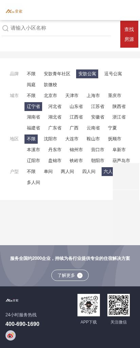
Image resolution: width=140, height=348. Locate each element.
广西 (74, 127)
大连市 (71, 138)
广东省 (55, 127)
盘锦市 (55, 160)
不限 (31, 73)
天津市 (71, 95)
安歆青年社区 (57, 73)
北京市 (50, 95)
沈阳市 (50, 138)
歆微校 (50, 84)
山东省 (76, 106)
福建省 (33, 127)
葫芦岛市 (121, 160)
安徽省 (97, 117)
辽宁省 (33, 106)
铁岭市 (76, 160)
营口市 (97, 149)
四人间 (88, 171)
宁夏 (112, 127)
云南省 (93, 127)
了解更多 (66, 275)
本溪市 (33, 149)
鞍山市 (93, 138)
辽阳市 (33, 160)
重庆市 (114, 95)
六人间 (110, 171)
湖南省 (33, 117)
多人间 (33, 182)
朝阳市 (97, 160)
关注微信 (118, 322)
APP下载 (89, 322)
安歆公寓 (87, 73)
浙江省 (119, 117)
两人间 (67, 171)
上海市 (93, 95)
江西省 (76, 117)
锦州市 (76, 149)
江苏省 (97, 106)
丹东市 (55, 149)
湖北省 (55, 117)
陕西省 (119, 106)
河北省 (55, 106)
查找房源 (129, 34)
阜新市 (119, 149)
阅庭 (31, 84)
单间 (48, 171)
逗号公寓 (113, 73)
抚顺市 (114, 138)
